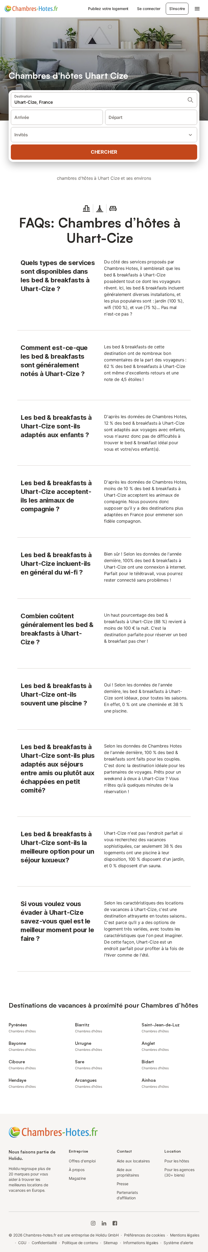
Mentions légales (184, 1235)
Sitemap (110, 1242)
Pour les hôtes (176, 1161)
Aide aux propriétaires (128, 1172)
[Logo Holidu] (31, 9)
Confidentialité (44, 1242)
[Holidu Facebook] (115, 1223)
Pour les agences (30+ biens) (179, 1172)
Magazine (77, 1178)
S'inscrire (177, 8)
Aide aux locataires (133, 1161)
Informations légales (140, 1242)
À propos (76, 1169)
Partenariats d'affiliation (127, 1195)
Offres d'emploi (82, 1161)
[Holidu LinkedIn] (104, 1223)
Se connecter (148, 8)
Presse (123, 1183)
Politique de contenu (80, 1242)
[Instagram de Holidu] (93, 1223)
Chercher (104, 152)
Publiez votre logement (108, 8)
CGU (22, 1242)
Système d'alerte (178, 1242)
